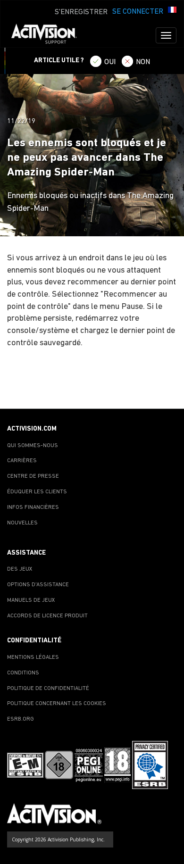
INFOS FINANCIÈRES (33, 507)
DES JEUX (20, 569)
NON (143, 62)
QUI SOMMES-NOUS (32, 446)
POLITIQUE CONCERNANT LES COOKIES (56, 703)
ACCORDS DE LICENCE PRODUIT (47, 616)
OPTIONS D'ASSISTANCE (38, 585)
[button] (172, 11)
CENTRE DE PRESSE (33, 476)
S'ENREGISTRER (81, 12)
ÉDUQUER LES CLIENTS (37, 492)
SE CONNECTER (137, 12)
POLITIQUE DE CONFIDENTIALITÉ (48, 688)
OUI (110, 62)
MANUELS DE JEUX (31, 600)
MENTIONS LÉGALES (33, 657)
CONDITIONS (23, 673)
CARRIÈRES (22, 461)
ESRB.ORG (20, 719)
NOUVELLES (22, 523)
